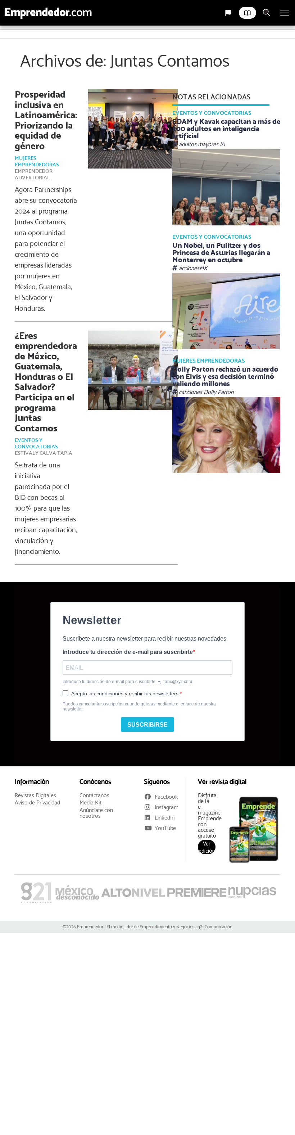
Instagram (166, 807)
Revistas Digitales (35, 795)
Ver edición (207, 847)
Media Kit (90, 803)
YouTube (165, 828)
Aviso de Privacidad (37, 803)
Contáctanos (94, 795)
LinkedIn (164, 817)
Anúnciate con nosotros (96, 813)
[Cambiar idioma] (228, 13)
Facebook (166, 796)
